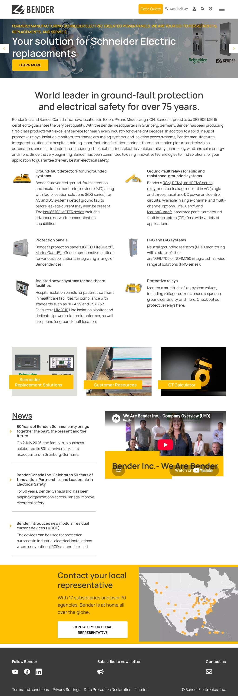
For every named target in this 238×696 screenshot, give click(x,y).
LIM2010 (61, 309)
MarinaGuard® (159, 211)
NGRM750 (183, 258)
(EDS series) (95, 194)
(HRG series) (189, 264)
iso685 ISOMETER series (63, 211)
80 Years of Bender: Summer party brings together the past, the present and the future (53, 431)
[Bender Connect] (194, 10)
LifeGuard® (185, 206)
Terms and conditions (30, 689)
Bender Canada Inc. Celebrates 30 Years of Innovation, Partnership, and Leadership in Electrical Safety (55, 480)
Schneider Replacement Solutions (38, 382)
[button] (202, 8)
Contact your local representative (92, 630)
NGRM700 (161, 258)
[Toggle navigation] (222, 9)
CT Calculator (181, 385)
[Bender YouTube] (18, 671)
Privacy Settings (66, 689)
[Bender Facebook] (30, 671)
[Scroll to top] (227, 685)
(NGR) (200, 247)
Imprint (141, 689)
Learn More (30, 65)
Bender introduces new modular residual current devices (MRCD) (53, 525)
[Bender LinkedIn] (41, 671)
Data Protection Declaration (108, 689)
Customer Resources (115, 385)
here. (180, 305)
